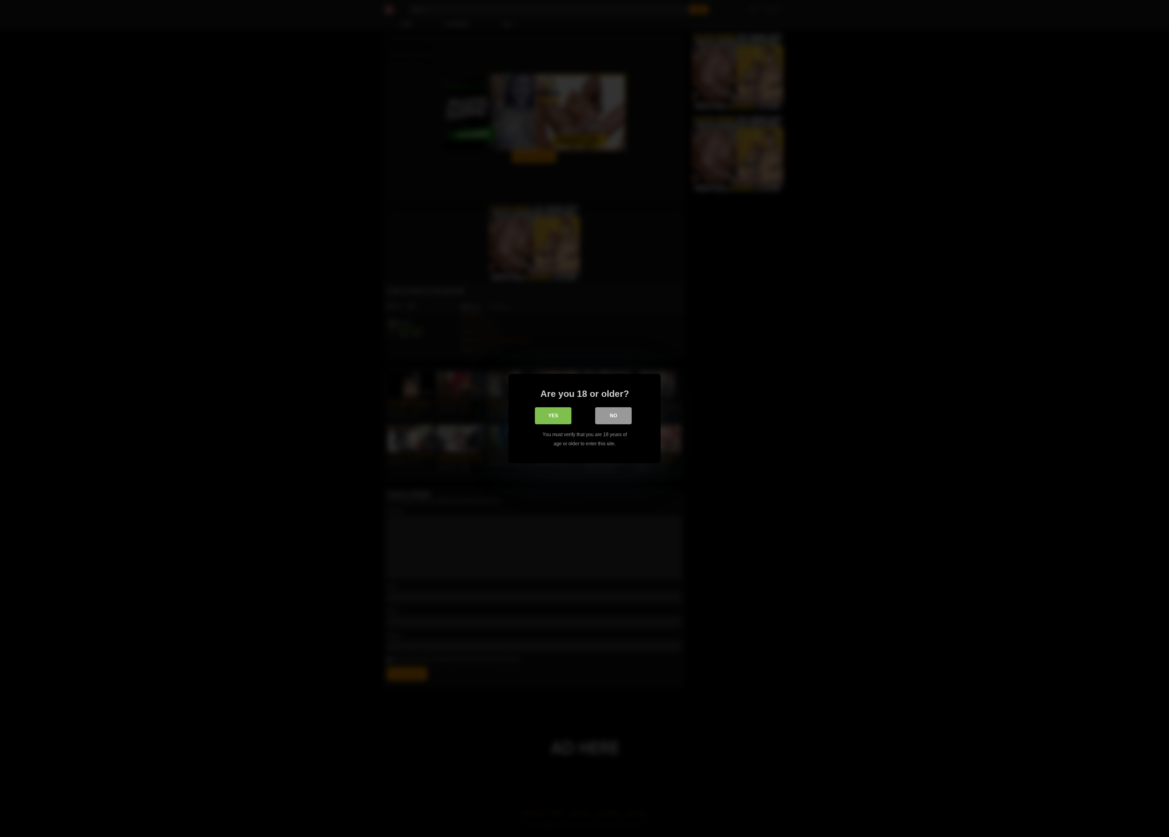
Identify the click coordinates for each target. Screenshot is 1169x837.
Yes (553, 415)
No (613, 415)
